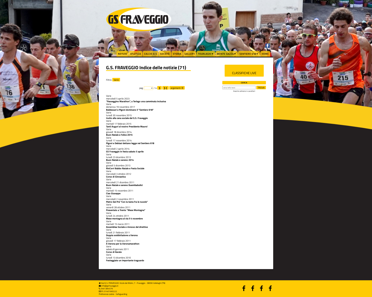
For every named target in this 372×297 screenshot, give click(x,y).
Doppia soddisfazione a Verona (122, 235)
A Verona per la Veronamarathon (122, 243)
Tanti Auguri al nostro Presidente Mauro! (126, 126)
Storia (177, 54)
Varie (116, 79)
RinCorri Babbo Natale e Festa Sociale (125, 168)
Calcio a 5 (150, 54)
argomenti (176, 88)
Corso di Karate (114, 252)
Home (265, 54)
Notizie (122, 54)
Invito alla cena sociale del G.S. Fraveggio (127, 118)
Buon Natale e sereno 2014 (120, 160)
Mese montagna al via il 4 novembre (124, 218)
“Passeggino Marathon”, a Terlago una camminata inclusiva (136, 101)
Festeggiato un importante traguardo (125, 260)
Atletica (135, 54)
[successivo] (159, 88)
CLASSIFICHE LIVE (244, 73)
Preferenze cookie (106, 294)
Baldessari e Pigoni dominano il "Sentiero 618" (130, 110)
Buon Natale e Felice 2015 (119, 135)
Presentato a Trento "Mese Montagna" (125, 210)
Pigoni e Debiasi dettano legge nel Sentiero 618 (130, 143)
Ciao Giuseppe (113, 193)
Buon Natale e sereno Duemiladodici (124, 185)
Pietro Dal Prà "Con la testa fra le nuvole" (127, 202)
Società (165, 54)
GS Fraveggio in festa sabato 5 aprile (125, 151)
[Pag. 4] (165, 88)
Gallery (190, 54)
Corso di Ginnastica (116, 176)
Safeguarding (121, 294)
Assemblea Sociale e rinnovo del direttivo (127, 227)
